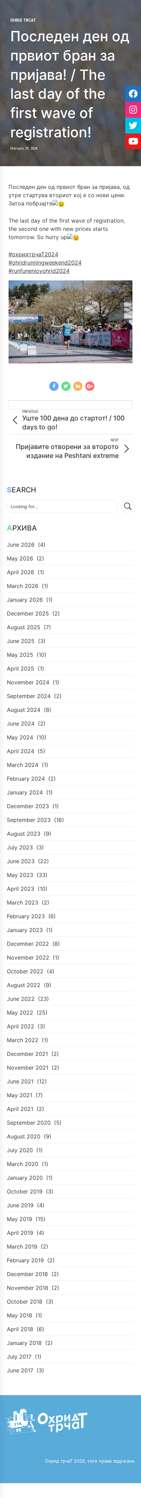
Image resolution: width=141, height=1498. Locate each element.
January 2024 (25, 792)
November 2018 (27, 1287)
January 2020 (25, 1177)
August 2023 (23, 833)
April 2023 (20, 888)
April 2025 (20, 668)
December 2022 (28, 943)
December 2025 (28, 613)
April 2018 (20, 1329)
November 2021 (27, 1067)
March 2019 (22, 1246)
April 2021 (20, 1108)
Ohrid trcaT (23, 20)
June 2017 (20, 1370)
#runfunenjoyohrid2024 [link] (39, 270)
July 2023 (20, 847)
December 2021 (27, 1053)
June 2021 (20, 1081)
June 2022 (21, 998)
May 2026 (20, 558)
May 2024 (20, 737)
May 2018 (19, 1315)
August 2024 (23, 709)
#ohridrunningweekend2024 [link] (45, 262)
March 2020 (22, 1163)
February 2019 (25, 1260)
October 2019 (24, 1191)
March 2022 (22, 1040)
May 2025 (20, 654)
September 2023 (29, 819)
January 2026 (25, 599)
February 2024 (26, 778)
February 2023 (26, 916)
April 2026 (20, 572)
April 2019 (20, 1232)
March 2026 (22, 585)
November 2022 (28, 957)
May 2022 (20, 1012)
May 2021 (19, 1095)
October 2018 (24, 1301)
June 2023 (21, 861)
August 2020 (23, 1136)
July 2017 (19, 1356)
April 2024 (20, 751)
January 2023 (25, 930)
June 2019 (20, 1205)
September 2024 (29, 696)
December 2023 (28, 806)
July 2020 (20, 1150)
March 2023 (22, 902)
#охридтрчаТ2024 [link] (33, 254)
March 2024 (22, 764)
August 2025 (23, 627)
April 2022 (20, 1026)
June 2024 (21, 723)
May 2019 (19, 1219)
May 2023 (20, 874)
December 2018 (27, 1274)
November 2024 (28, 682)
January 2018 (24, 1342)
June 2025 (21, 641)
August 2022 (23, 985)
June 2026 (21, 544)
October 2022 (25, 971)
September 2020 (29, 1122)
